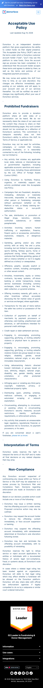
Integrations (8, 658)
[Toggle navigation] (38, 12)
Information (8, 646)
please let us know (19, 435)
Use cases (8, 652)
